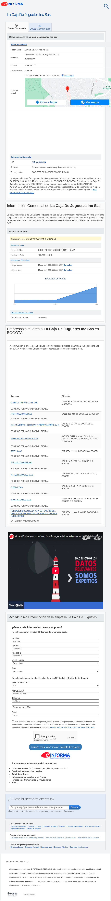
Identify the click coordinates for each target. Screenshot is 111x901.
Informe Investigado (34, 828)
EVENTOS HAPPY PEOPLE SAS (24, 402)
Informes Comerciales (92, 826)
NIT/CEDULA (18, 690)
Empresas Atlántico (61, 847)
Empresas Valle (46, 847)
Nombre (15, 638)
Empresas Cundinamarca (79, 847)
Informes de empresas (18, 826)
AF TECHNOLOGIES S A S (22, 474)
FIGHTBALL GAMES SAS (21, 414)
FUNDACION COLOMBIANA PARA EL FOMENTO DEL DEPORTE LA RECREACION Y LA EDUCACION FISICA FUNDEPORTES (34, 513)
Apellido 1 (16, 645)
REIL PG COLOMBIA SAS (21, 462)
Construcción (71, 837)
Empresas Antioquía (32, 847)
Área (14, 668)
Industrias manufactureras (55, 837)
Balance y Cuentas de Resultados (71, 826)
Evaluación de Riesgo (50, 826)
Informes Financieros (18, 828)
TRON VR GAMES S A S (21, 499)
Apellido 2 (16, 652)
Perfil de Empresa (34, 826)
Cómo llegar (69, 75)
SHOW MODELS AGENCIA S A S (24, 438)
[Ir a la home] (24, 4)
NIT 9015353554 (39, 162)
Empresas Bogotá (17, 847)
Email (14, 712)
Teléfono (16, 697)
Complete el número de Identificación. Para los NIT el (50, 678)
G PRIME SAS (17, 487)
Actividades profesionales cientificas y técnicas (27, 837)
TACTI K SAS (16, 451)
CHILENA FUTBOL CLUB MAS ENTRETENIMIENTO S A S (35, 425)
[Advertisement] (55, 132)
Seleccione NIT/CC (20, 682)
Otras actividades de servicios (88, 837)
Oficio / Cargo (18, 659)
